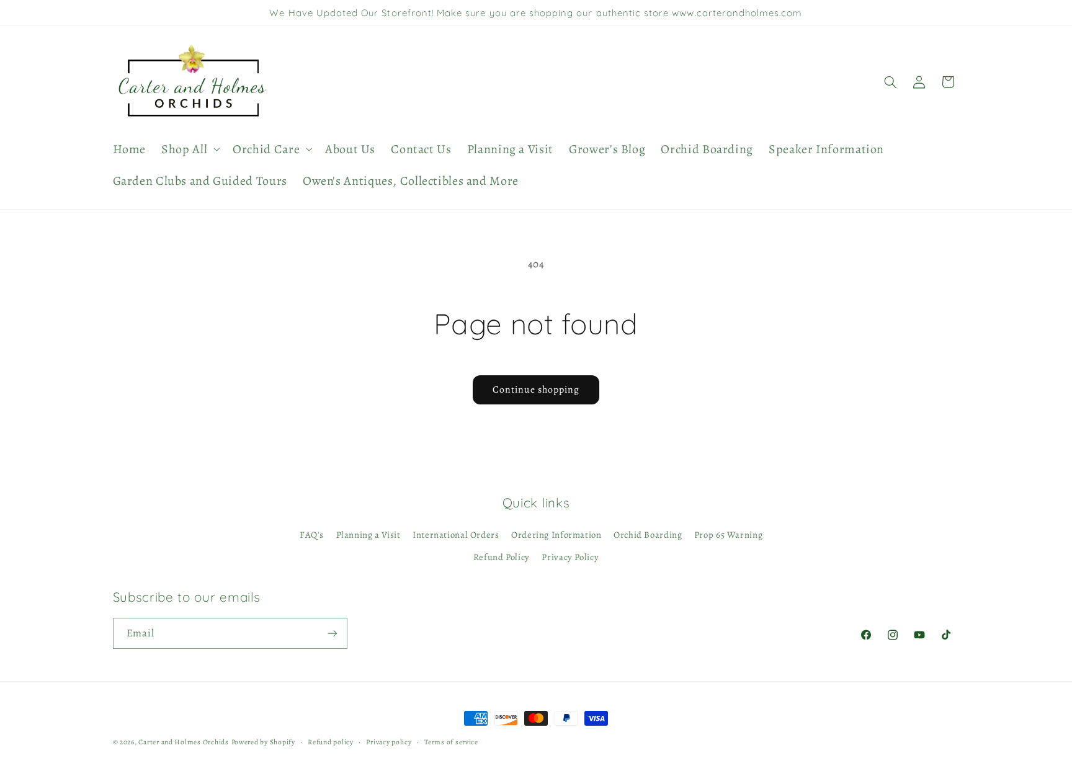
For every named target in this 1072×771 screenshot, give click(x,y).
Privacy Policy (570, 557)
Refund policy (331, 742)
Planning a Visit (368, 534)
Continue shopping (536, 389)
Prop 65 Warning (728, 534)
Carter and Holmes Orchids (183, 742)
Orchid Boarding (648, 534)
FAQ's (312, 534)
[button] (189, 149)
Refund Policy (501, 557)
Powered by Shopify (263, 742)
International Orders (456, 534)
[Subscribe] (332, 633)
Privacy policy (388, 742)
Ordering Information (556, 534)
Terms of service (451, 742)
